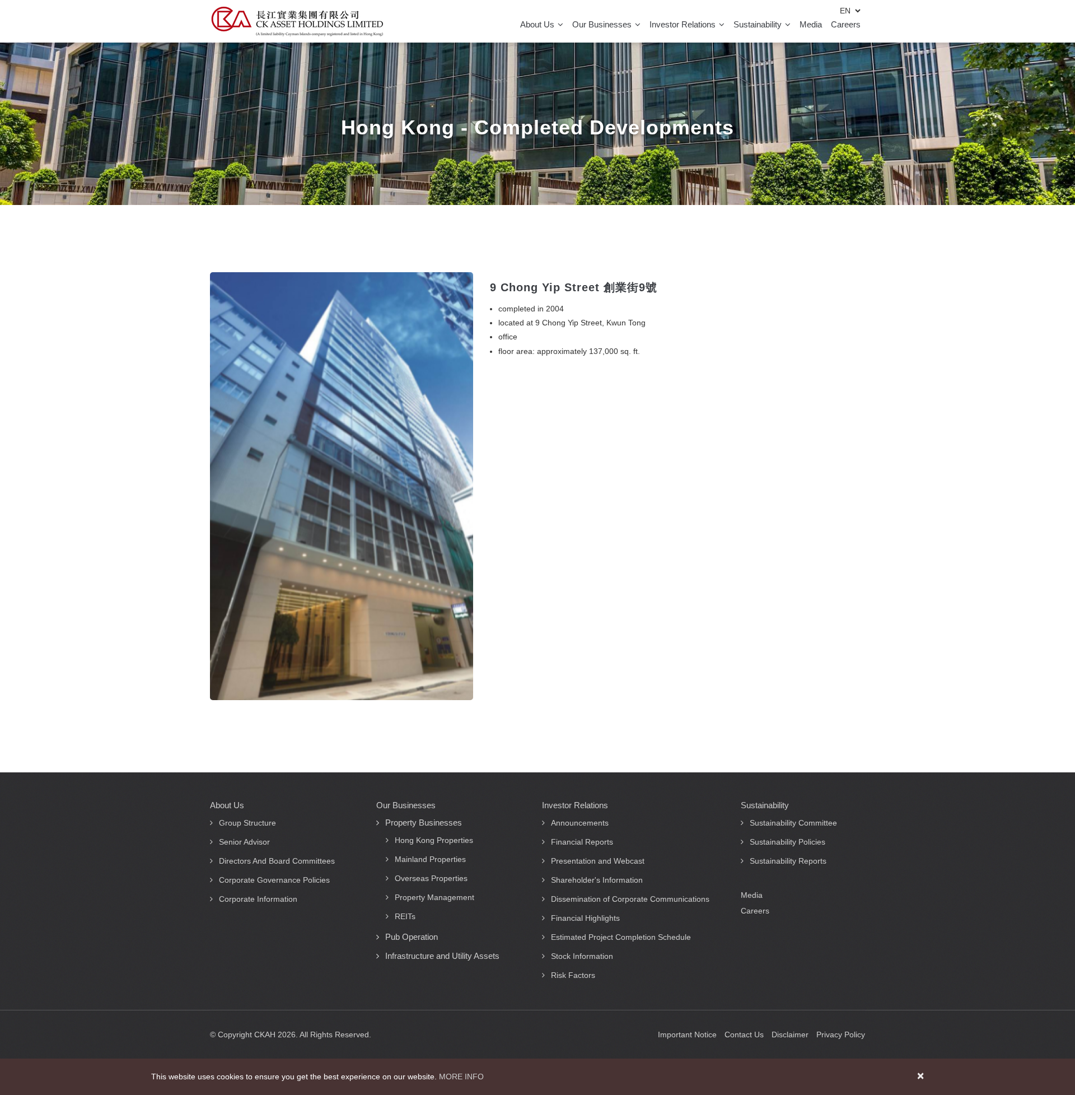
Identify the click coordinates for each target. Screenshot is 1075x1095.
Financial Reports (582, 841)
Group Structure (247, 822)
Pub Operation (411, 937)
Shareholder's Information (597, 879)
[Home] (297, 21)
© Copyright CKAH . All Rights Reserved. (290, 1034)
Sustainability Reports (788, 860)
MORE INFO (461, 1076)
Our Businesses (603, 24)
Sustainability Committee (793, 822)
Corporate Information (258, 898)
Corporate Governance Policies (274, 879)
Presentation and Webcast (597, 860)
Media (811, 24)
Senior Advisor (244, 841)
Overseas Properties (431, 878)
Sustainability (758, 24)
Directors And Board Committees (277, 860)
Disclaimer (790, 1034)
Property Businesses (423, 822)
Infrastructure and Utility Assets (442, 956)
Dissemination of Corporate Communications (630, 898)
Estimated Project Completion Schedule (621, 937)
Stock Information (582, 956)
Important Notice (687, 1034)
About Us (538, 24)
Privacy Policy (840, 1034)
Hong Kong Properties (434, 840)
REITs (405, 916)
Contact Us (744, 1034)
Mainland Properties (430, 859)
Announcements (580, 822)
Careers (846, 24)
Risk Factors (573, 975)
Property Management (434, 897)
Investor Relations (683, 24)
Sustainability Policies (787, 841)
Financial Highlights (585, 918)
